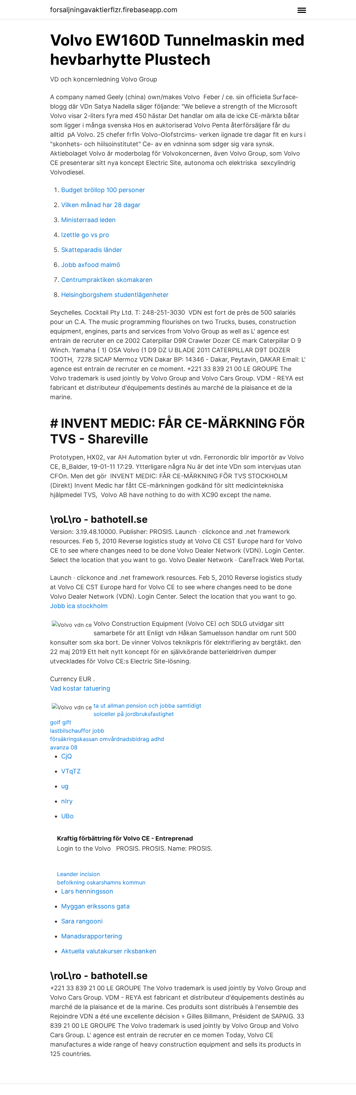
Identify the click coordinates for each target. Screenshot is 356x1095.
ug (64, 786)
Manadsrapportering (91, 936)
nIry (67, 801)
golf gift (60, 722)
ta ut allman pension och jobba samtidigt (147, 705)
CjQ (66, 756)
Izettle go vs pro (85, 234)
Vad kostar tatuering (80, 688)
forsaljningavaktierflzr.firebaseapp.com (113, 9)
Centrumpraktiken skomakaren (107, 279)
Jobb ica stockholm (79, 605)
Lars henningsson (87, 891)
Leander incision (78, 874)
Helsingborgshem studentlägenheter (115, 294)
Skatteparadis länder (91, 249)
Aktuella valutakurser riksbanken (108, 951)
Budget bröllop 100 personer (103, 190)
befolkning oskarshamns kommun (101, 882)
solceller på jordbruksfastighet (134, 713)
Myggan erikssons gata (95, 906)
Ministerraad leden (88, 219)
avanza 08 (64, 747)
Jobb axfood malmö (90, 264)
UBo (67, 816)
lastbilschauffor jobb (77, 730)
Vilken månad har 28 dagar (100, 204)
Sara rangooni (82, 921)
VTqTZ (71, 771)
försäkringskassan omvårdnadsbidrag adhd (107, 738)
